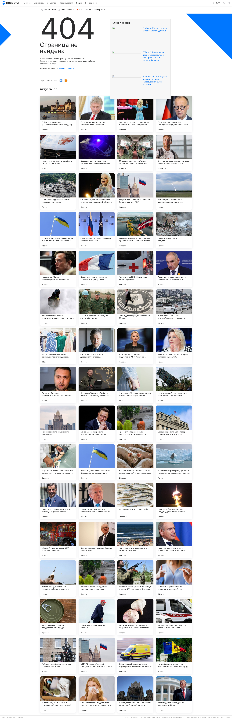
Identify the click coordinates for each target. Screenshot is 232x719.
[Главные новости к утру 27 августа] (174, 230)
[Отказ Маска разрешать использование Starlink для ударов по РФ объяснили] (97, 424)
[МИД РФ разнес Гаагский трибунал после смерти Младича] (97, 656)
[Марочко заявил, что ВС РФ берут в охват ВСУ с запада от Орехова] (135, 578)
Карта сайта (225, 717)
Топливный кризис (96, 10)
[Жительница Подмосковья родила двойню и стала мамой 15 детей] (58, 694)
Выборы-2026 (50, 10)
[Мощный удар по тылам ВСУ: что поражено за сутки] (58, 540)
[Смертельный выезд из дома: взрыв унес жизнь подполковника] (135, 656)
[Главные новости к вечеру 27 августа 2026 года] (97, 307)
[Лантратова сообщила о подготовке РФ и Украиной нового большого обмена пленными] (135, 346)
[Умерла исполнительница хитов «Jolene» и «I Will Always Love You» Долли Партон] (135, 114)
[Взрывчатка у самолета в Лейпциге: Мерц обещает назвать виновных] (174, 114)
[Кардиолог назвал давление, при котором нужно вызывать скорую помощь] (58, 462)
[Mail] (3, 3)
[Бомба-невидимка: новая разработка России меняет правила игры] (58, 578)
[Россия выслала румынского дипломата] (58, 424)
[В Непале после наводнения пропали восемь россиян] (97, 578)
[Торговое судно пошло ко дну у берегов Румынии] (135, 540)
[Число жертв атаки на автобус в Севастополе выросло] (58, 153)
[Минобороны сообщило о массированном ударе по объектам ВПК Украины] (174, 191)
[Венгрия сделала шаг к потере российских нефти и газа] (174, 424)
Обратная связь (213, 717)
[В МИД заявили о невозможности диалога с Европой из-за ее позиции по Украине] (135, 694)
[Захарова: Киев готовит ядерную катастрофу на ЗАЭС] (174, 346)
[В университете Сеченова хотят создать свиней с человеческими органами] (135, 462)
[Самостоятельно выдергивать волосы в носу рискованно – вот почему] (97, 694)
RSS (126, 717)
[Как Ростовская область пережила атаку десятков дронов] (58, 307)
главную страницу (66, 68)
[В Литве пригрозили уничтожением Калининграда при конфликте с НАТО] (58, 114)
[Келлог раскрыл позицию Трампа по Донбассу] (97, 540)
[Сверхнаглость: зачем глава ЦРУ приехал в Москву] (97, 230)
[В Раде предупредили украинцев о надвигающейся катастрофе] (58, 230)
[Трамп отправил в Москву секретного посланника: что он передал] (97, 501)
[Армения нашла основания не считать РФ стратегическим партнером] (174, 269)
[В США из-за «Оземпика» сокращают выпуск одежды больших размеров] (58, 346)
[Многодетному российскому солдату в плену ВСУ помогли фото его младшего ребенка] (135, 153)
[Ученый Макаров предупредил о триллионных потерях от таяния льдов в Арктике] (174, 462)
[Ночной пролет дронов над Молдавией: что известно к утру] (174, 656)
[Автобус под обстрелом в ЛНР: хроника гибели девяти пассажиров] (174, 617)
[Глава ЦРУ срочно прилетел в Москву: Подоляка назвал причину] (58, 501)
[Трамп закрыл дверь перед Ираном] (97, 617)
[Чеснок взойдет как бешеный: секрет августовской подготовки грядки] (135, 617)
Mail (3, 717)
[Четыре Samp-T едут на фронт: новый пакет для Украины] (174, 385)
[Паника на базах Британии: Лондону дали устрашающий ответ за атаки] (174, 501)
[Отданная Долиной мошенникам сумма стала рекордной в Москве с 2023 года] (97, 191)
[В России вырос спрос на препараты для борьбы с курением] (174, 578)
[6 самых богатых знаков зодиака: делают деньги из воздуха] (174, 153)
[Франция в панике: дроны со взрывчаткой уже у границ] (97, 269)
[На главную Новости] (12, 3)
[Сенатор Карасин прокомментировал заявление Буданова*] (58, 385)
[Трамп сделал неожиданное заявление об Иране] (174, 694)
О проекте (134, 717)
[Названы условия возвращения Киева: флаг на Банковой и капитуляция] (97, 462)
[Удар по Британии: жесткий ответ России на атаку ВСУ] (135, 191)
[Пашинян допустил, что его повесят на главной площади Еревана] (174, 540)
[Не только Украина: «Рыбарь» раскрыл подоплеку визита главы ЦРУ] (97, 385)
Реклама (20, 717)
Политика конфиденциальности (173, 717)
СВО (81, 10)
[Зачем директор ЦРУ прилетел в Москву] (135, 307)
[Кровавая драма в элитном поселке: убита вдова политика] (97, 153)
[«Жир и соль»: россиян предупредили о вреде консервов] (58, 617)
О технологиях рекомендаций (150, 717)
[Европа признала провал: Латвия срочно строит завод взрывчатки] (135, 230)
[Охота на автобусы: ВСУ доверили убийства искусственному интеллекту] (97, 346)
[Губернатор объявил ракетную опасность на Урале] (58, 656)
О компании (11, 717)
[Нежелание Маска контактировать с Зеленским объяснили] (58, 269)
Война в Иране (67, 10)
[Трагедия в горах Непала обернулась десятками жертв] (135, 424)
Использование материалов (196, 717)
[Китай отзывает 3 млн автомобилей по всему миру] (174, 307)
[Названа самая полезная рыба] (135, 501)
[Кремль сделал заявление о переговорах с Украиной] (97, 114)
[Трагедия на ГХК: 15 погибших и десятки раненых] (135, 269)
